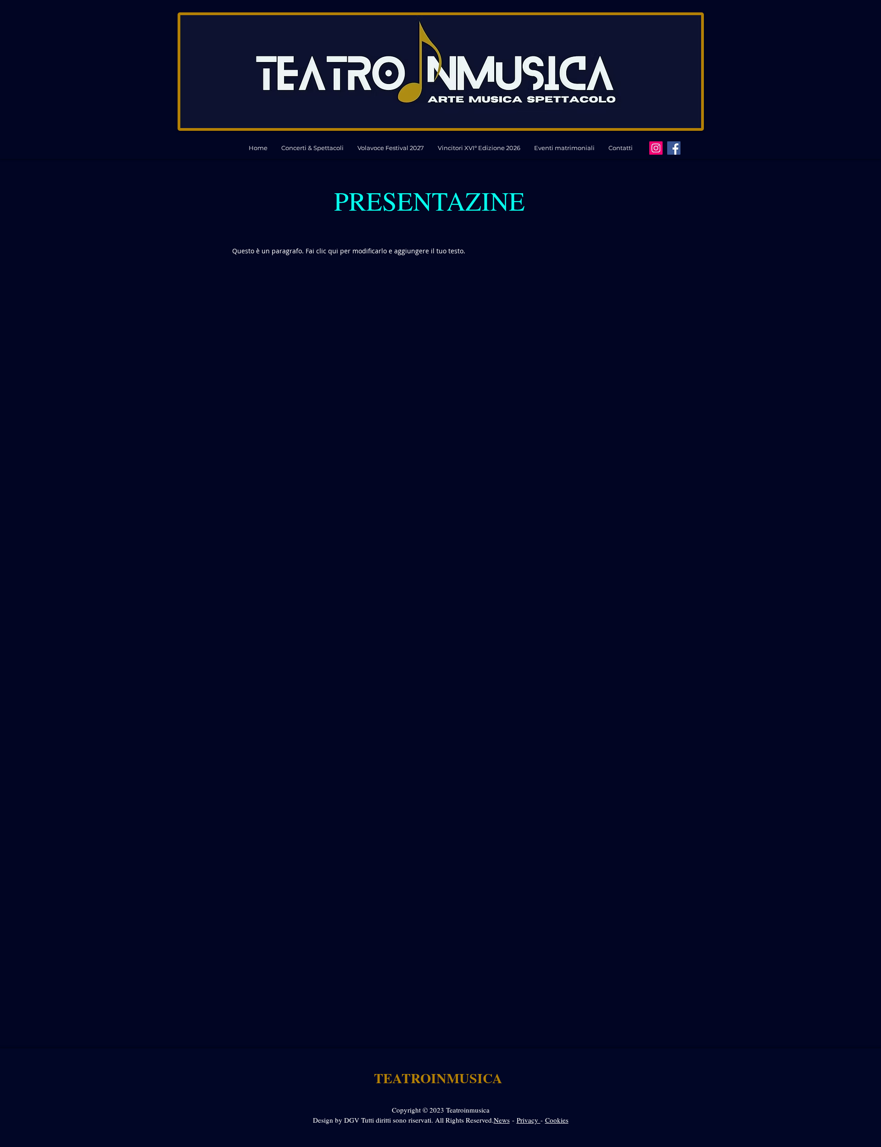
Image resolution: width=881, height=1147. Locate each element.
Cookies (557, 1120)
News (502, 1120)
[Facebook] (673, 148)
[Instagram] (656, 148)
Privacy (529, 1120)
